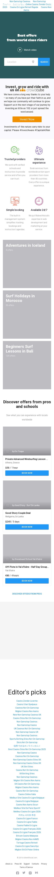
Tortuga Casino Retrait (27, 843)
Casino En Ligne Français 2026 (27, 829)
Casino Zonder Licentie (27, 701)
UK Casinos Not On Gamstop (27, 728)
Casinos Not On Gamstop (27, 708)
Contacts (35, 864)
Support (27, 864)
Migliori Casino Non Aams (27, 711)
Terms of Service (26, 867)
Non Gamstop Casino (27, 725)
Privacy (44, 864)
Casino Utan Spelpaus (27, 704)
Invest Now (27, 119)
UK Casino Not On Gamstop (27, 784)
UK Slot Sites (27, 766)
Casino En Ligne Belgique (27, 801)
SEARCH (44, 62)
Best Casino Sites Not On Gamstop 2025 (27, 749)
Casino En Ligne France (27, 818)
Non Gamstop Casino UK (27, 732)
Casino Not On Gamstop (27, 770)
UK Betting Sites (27, 773)
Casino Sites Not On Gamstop (27, 718)
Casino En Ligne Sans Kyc (27, 846)
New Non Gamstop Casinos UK (27, 715)
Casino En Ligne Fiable (27, 822)
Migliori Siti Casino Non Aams (27, 780)
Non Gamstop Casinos (27, 721)
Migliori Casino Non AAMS (27, 839)
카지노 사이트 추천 (27, 815)
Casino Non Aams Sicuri (27, 804)
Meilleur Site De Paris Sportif (27, 808)
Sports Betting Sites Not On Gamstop (27, 739)
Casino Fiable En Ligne (27, 825)
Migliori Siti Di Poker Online (27, 849)
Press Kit (18, 864)
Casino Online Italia (27, 794)
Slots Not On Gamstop (27, 742)
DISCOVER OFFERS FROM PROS (27, 594)
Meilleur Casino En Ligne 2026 (27, 811)
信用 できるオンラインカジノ (27, 746)
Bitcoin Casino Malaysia (27, 836)
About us (9, 864)
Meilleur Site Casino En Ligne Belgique (27, 798)
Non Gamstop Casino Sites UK (27, 760)
